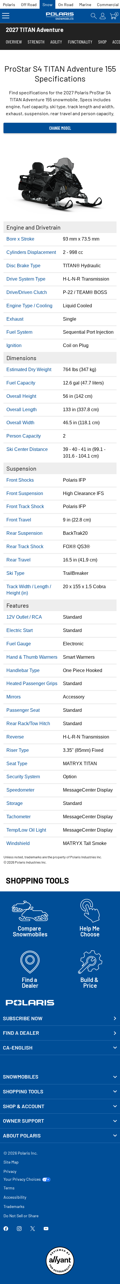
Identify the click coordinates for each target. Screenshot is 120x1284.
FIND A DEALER (21, 1033)
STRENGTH (36, 41)
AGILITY (56, 41)
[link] (60, 1077)
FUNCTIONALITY (80, 41)
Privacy (9, 1171)
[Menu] (5, 16)
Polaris (9, 4)
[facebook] (5, 1229)
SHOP (102, 41)
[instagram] (19, 1229)
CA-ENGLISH (17, 1047)
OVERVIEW (14, 41)
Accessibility (14, 1197)
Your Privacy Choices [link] (22, 1179)
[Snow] (60, 16)
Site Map (11, 1162)
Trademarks (13, 1206)
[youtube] (46, 1229)
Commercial (108, 4)
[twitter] (32, 1229)
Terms (9, 1187)
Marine (85, 4)
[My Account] (102, 16)
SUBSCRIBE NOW (23, 1018)
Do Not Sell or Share (20, 1215)
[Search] (93, 16)
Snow (47, 4)
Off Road (29, 4)
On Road (65, 4)
